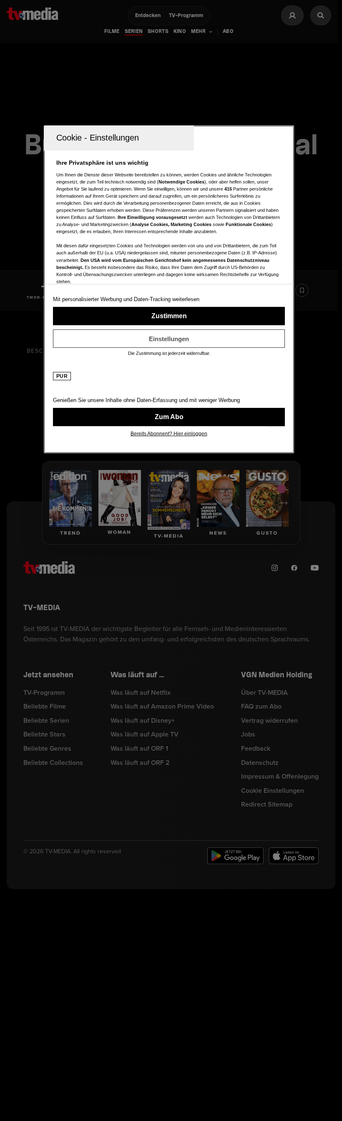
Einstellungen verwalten (169, 338)
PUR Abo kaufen (169, 417)
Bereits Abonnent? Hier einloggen (169, 434)
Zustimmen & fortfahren (169, 316)
